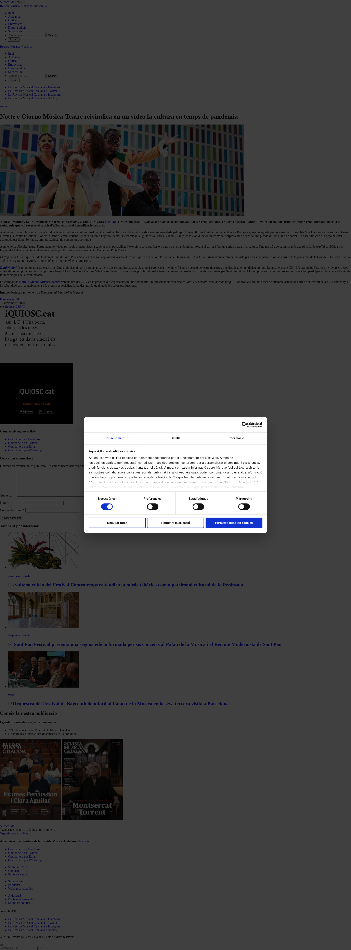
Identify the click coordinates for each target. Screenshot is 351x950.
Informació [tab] (236, 438)
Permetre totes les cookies (234, 523)
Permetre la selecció (175, 523)
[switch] (152, 506)
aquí (169, 487)
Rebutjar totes (117, 523)
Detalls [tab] (176, 438)
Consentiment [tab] (114, 438)
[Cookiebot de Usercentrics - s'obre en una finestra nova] (244, 425)
